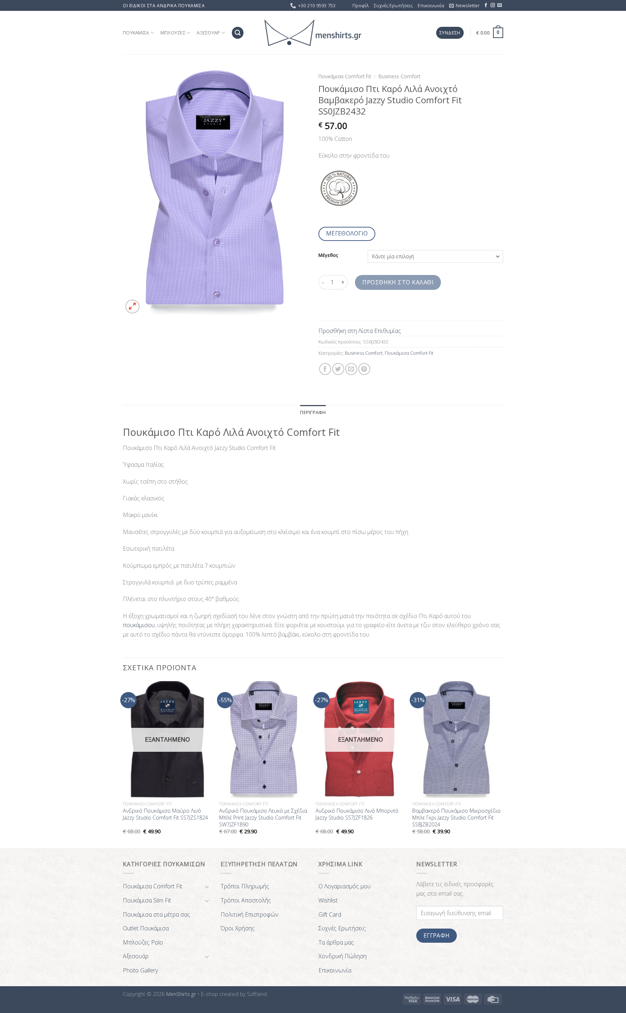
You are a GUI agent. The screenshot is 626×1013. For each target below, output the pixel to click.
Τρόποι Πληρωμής (245, 886)
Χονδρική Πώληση (342, 956)
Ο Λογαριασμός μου (344, 886)
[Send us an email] (499, 5)
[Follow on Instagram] (493, 5)
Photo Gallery (140, 970)
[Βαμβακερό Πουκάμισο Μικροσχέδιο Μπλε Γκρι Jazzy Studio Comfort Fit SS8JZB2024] (457, 739)
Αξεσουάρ (208, 32)
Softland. (257, 994)
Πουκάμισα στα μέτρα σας (156, 914)
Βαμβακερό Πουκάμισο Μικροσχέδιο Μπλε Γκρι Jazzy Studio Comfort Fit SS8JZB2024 (456, 818)
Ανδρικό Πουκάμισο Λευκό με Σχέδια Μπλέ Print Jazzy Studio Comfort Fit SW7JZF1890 (263, 818)
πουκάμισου (139, 625)
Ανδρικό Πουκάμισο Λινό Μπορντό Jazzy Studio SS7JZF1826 (357, 814)
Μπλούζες (172, 32)
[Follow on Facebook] (486, 5)
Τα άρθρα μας (336, 942)
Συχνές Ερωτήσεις (393, 5)
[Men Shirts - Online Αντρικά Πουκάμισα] (313, 33)
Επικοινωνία (431, 5)
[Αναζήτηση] (237, 33)
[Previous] (123, 764)
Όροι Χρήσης (238, 928)
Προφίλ (360, 5)
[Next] (501, 764)
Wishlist (328, 900)
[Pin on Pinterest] (364, 369)
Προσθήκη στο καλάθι (398, 282)
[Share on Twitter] (338, 369)
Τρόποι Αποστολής (246, 900)
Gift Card (329, 914)
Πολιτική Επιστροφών (250, 914)
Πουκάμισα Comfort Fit (344, 76)
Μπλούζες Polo (143, 942)
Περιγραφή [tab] (313, 412)
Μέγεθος (328, 255)
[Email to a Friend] (351, 369)
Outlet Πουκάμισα (146, 928)
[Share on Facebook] (325, 369)
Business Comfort (399, 76)
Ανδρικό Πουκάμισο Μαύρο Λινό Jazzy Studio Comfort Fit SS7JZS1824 (165, 814)
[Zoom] (132, 307)
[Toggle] (207, 886)
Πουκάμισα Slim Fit (147, 900)
